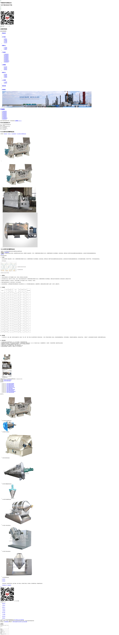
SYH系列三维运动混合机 (7, 379)
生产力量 (5, 41)
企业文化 (5, 42)
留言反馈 (4, 85)
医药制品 (5, 69)
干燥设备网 (9, 585)
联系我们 (5, 75)
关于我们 (4, 36)
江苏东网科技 (6, 621)
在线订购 (2, 254)
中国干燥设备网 (15, 621)
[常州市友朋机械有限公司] (0, 0)
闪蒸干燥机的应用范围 (10, 392)
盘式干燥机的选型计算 (10, 385)
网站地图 (25, 621)
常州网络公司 (4, 585)
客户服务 (5, 74)
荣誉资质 (5, 39)
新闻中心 (4, 45)
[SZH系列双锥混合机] (19, 576)
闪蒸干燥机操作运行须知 (10, 387)
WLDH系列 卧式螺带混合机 (21, 133)
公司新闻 (5, 47)
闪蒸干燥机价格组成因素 (10, 389)
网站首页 (4, 33)
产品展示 (4, 52)
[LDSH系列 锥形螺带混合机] (12, 498)
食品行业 (5, 67)
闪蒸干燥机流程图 (9, 388)
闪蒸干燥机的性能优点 (10, 390)
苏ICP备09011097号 (17, 619)
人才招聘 (4, 80)
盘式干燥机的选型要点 (10, 386)
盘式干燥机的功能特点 (10, 384)
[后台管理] (19, 621)
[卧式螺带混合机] (7, 360)
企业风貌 (5, 40)
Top (1, 586)
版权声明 (22, 619)
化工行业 (5, 66)
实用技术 (5, 49)
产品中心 (9, 133)
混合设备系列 (6, 56)
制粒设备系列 (6, 55)
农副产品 (5, 68)
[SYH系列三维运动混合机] (19, 550)
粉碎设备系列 (4, 114)
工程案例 (4, 64)
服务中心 (4, 72)
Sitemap (22, 621)
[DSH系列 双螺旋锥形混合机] (19, 483)
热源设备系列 (4, 116)
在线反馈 (5, 76)
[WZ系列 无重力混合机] (19, 457)
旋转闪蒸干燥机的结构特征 (11, 391)
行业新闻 (5, 48)
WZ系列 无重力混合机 (7, 380)
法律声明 (5, 77)
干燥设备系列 (6, 54)
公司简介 (5, 38)
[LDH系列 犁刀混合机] (9, 431)
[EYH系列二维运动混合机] (19, 524)
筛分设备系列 (4, 115)
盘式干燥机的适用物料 (10, 383)
